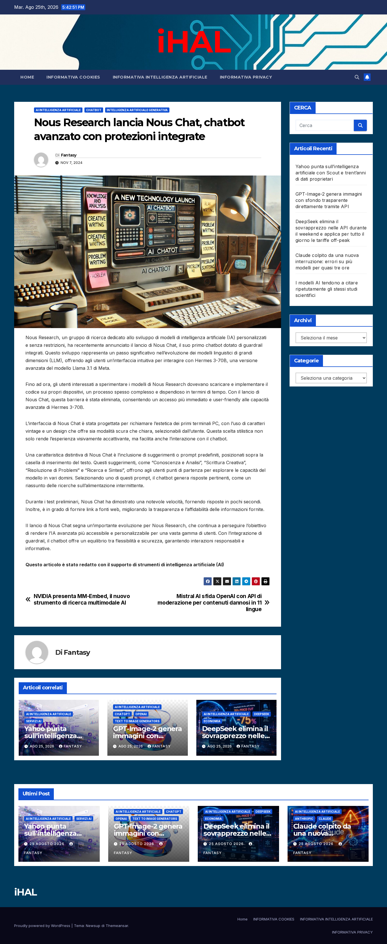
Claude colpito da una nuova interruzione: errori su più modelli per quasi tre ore (327, 261)
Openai (141, 714)
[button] (357, 77)
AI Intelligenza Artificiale (58, 110)
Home (27, 77)
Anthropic (304, 818)
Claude (325, 818)
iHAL (193, 41)
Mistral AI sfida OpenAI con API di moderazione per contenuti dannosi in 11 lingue (209, 603)
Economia (212, 721)
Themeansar (117, 925)
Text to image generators (137, 721)
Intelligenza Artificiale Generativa (137, 110)
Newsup (93, 925)
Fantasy (68, 155)
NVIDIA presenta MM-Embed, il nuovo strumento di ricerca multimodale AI (82, 599)
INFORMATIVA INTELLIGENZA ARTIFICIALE (160, 77)
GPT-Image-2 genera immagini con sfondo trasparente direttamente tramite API (328, 200)
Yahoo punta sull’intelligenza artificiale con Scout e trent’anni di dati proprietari (330, 173)
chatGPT (122, 714)
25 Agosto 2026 (47, 844)
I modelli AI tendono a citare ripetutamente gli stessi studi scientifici (326, 289)
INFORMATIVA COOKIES (73, 77)
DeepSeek (261, 714)
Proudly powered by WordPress (42, 925)
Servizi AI (33, 721)
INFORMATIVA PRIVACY (246, 77)
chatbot (93, 110)
